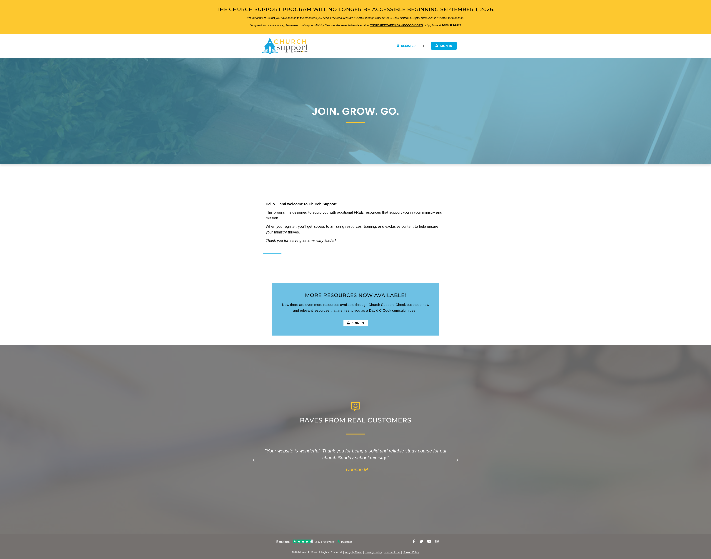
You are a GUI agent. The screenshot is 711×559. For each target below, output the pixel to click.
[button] (254, 460)
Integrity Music (353, 552)
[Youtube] (429, 541)
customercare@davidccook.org (396, 25)
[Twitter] (421, 541)
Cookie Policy (411, 552)
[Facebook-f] (413, 541)
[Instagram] (437, 541)
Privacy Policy (373, 552)
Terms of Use (392, 552)
